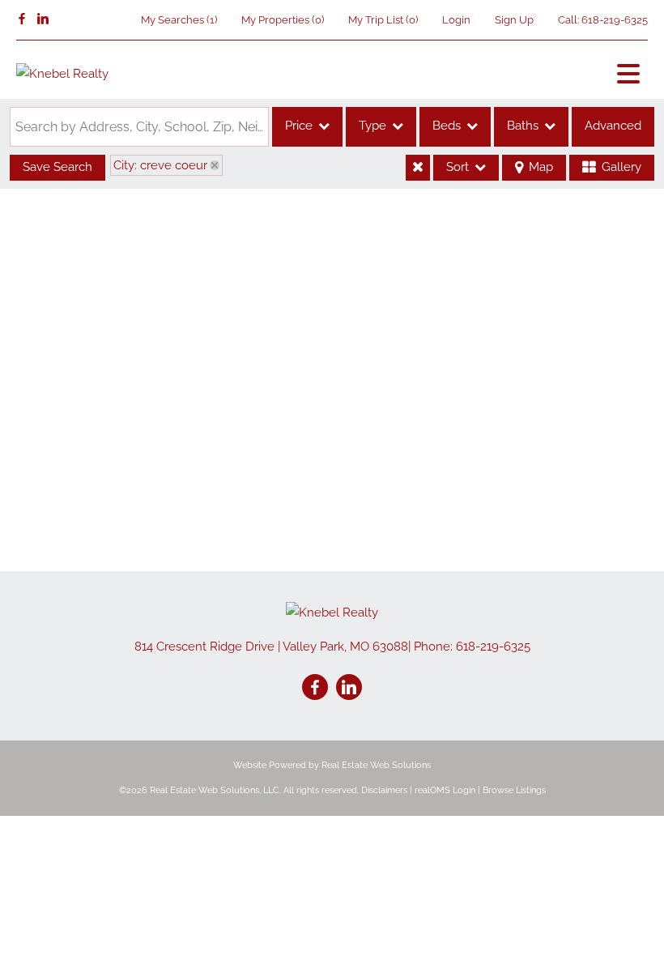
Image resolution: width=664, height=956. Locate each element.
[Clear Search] (418, 168)
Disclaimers (384, 790)
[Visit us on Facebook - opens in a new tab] (22, 19)
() (179, 20)
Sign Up (514, 20)
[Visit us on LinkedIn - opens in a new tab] (43, 19)
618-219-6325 (614, 20)
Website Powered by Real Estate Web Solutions (332, 765)
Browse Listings (514, 790)
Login (456, 20)
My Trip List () (383, 20)
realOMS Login (445, 790)
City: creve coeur (160, 165)
